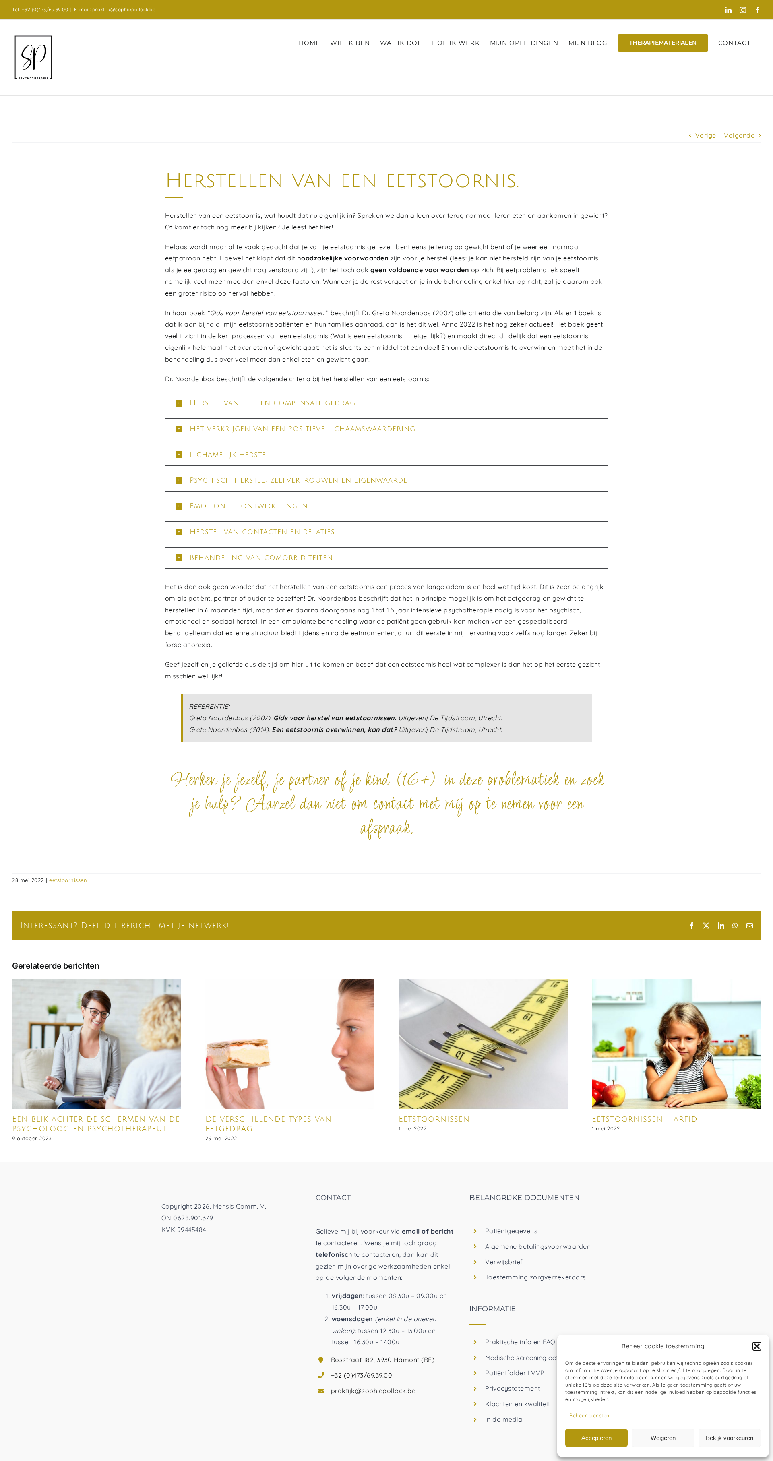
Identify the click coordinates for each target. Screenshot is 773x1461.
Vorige (705, 135)
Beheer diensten (589, 1415)
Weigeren (663, 1437)
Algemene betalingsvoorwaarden (538, 1246)
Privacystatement (512, 1388)
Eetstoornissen (434, 1119)
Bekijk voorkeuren (729, 1437)
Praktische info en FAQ (520, 1342)
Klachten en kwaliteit (517, 1404)
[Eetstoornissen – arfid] (676, 983)
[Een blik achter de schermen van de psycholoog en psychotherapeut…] (96, 983)
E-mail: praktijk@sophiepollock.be (115, 9)
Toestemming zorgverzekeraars (535, 1277)
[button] (757, 1346)
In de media (504, 1419)
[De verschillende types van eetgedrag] (289, 983)
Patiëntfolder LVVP (515, 1373)
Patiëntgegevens (511, 1231)
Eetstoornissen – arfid (645, 1119)
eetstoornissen (68, 880)
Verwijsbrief (504, 1262)
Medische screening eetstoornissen (540, 1358)
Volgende (739, 135)
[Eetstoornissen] (483, 983)
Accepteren (596, 1437)
